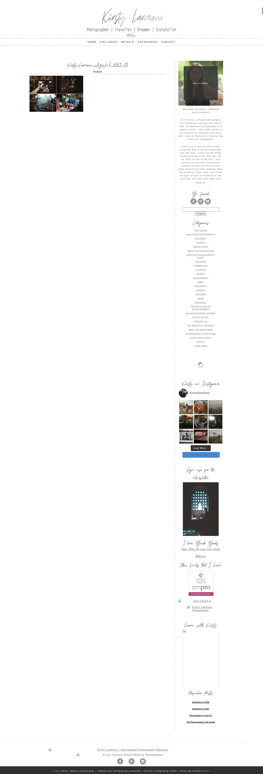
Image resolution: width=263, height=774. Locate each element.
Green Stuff (200, 247)
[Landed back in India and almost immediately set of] (186, 422)
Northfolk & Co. (201, 771)
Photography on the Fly (200, 715)
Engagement (200, 278)
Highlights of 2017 (200, 709)
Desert (200, 274)
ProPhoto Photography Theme (160, 771)
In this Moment (201, 309)
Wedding (201, 294)
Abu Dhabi (200, 230)
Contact (168, 42)
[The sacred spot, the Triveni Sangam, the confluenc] (201, 407)
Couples (201, 270)
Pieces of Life (201, 317)
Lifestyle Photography (200, 255)
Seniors (201, 290)
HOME (91, 42)
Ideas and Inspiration (201, 251)
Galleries (109, 42)
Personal (201, 303)
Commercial (200, 266)
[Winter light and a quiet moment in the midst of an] (215, 422)
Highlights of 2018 (200, 702)
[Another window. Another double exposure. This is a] (186, 437)
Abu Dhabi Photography (201, 234)
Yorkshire (200, 346)
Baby (201, 258)
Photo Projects (201, 307)
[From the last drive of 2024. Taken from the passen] (201, 437)
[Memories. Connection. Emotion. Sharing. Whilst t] (201, 422)
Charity (201, 243)
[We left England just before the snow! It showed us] (215, 437)
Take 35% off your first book (200, 549)
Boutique (200, 239)
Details (127, 42)
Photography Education (201, 334)
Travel (200, 342)
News (201, 298)
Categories (147, 42)
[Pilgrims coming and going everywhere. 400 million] (186, 407)
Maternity (200, 286)
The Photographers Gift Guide (200, 722)
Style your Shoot (200, 338)
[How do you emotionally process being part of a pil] (215, 407)
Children (200, 262)
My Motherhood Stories (200, 313)
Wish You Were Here (201, 330)
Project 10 (200, 321)
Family (200, 282)
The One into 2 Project (201, 326)
